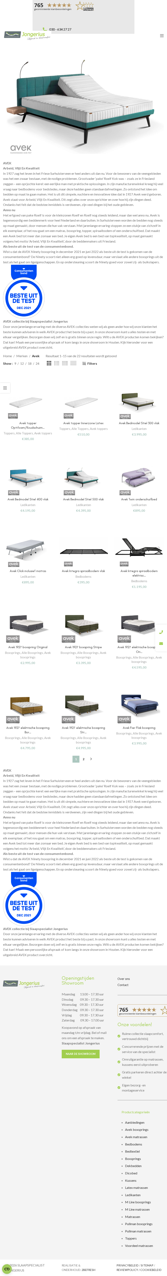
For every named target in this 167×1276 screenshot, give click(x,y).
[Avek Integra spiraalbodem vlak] (83, 550)
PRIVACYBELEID (127, 1265)
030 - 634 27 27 (60, 29)
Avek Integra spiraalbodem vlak (83, 571)
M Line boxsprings (138, 1202)
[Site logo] (27, 35)
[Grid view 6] (73, 363)
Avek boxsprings (136, 1129)
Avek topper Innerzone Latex (83, 423)
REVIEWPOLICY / (128, 1270)
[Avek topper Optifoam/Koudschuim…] (28, 402)
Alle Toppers (24, 433)
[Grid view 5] (65, 363)
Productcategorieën (136, 1112)
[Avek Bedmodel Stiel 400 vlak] (28, 478)
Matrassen (132, 1217)
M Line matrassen (137, 1209)
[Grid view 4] (56, 363)
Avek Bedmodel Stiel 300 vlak (139, 423)
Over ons (124, 979)
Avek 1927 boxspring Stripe (83, 647)
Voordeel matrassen (139, 1245)
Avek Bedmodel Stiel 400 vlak (28, 499)
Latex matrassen (136, 1187)
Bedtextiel (132, 1151)
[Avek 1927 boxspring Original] (28, 626)
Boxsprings (12, 652)
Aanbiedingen (134, 1122)
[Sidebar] (5, 388)
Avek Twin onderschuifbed (139, 499)
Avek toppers (43, 433)
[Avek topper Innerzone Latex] (83, 402)
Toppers (9, 433)
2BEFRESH (88, 1270)
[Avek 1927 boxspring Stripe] (83, 626)
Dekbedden (133, 1166)
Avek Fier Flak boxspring (139, 728)
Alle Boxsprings (32, 652)
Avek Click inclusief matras (28, 571)
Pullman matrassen (138, 1231)
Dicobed (131, 1173)
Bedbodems (83, 576)
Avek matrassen (136, 1137)
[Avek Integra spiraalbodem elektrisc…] (139, 550)
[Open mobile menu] (162, 36)
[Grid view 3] (49, 363)
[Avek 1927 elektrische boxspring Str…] (83, 706)
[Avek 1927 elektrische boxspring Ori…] (139, 626)
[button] (142, 1112)
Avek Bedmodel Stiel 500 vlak (83, 499)
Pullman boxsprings (139, 1224)
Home (7, 356)
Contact (123, 985)
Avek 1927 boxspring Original (27, 647)
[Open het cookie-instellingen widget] (7, 1269)
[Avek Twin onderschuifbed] (139, 478)
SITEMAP (147, 1265)
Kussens (130, 1180)
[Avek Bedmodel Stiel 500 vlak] (83, 478)
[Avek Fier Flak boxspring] (139, 706)
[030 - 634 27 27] (45, 25)
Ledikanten (139, 428)
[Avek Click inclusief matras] (28, 550)
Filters (92, 363)
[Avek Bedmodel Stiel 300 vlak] (139, 402)
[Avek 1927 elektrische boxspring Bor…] (28, 706)
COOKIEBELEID (151, 1270)
